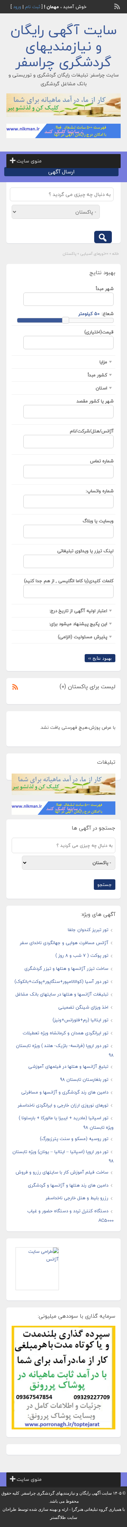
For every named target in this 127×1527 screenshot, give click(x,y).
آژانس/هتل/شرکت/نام (92, 431)
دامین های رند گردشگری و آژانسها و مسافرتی (64, 1092)
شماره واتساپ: (100, 491)
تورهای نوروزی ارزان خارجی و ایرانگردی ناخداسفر (63, 1105)
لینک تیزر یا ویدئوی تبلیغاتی (85, 551)
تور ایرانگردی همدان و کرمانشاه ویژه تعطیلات (65, 1033)
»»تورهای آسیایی (94, 253)
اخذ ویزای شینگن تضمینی (83, 1007)
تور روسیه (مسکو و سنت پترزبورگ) (74, 1139)
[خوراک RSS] (118, 5)
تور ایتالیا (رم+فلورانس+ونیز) (80, 1020)
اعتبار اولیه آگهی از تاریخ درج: (78, 611)
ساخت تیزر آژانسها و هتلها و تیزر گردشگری (66, 968)
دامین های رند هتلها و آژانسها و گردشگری (68, 1185)
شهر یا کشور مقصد (95, 401)
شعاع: (108, 314)
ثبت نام (32, 7)
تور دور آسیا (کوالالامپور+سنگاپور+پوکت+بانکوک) (61, 981)
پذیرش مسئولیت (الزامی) (82, 637)
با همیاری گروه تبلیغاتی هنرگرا (98, 1509)
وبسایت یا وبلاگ (98, 521)
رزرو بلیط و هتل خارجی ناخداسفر (77, 1198)
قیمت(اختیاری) (99, 332)
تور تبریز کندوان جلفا (88, 930)
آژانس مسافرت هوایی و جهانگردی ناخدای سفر (64, 943)
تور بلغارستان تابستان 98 (84, 1079)
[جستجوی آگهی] (103, 237)
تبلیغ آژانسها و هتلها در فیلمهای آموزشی (68, 1066)
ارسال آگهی (61, 171)
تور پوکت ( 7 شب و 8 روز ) (81, 955)
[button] (29, 161)
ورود (17, 7)
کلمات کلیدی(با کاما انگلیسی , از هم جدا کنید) (69, 581)
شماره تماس (102, 461)
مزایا (103, 362)
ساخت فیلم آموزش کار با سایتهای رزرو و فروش (62, 1172)
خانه (115, 253)
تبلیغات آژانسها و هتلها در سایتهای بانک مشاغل (62, 994)
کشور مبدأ (97, 375)
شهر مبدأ (105, 289)
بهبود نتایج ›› (100, 658)
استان (101, 388)
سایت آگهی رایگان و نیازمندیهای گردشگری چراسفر (64, 46)
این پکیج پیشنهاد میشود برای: (78, 624)
